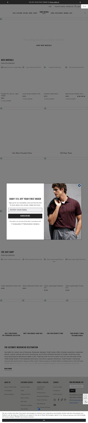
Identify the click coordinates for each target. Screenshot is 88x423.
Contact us (36, 223)
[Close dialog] (79, 185)
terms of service (28, 223)
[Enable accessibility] (85, 401)
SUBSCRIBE (25, 216)
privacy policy (17, 223)
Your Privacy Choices (27, 416)
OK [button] (44, 420)
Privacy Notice (9, 416)
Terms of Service (68, 415)
